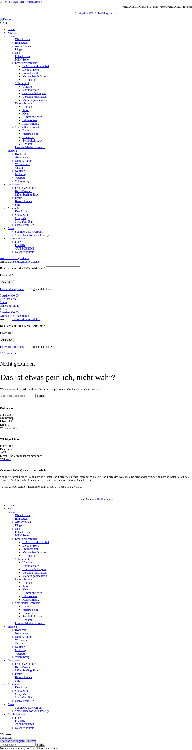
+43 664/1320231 (11, 2)
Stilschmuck (22, 83)
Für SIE (19, 241)
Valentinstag (22, 181)
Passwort (6, 275)
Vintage (27, 86)
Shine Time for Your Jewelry (32, 235)
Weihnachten (22, 164)
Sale (17, 204)
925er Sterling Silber (27, 194)
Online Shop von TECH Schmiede (96, 499)
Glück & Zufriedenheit (36, 66)
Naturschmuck (23, 103)
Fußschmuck (22, 56)
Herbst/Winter (23, 191)
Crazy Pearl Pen (24, 224)
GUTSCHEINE (24, 248)
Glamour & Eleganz (34, 93)
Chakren (27, 143)
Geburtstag (21, 157)
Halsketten (21, 42)
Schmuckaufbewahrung (29, 231)
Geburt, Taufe (23, 160)
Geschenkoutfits (24, 251)
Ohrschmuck (22, 39)
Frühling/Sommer (25, 187)
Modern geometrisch (34, 100)
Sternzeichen (30, 133)
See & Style (22, 214)
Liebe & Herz (30, 69)
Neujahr (20, 170)
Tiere (25, 110)
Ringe (18, 49)
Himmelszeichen (32, 116)
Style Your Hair (24, 221)
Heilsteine (28, 137)
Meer (25, 113)
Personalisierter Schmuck (30, 147)
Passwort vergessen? (12, 289)
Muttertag (20, 174)
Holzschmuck (30, 123)
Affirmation (29, 79)
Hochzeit (20, 154)
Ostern (19, 167)
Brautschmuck (23, 201)
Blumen (27, 106)
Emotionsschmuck (26, 62)
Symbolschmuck (32, 140)
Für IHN (20, 245)
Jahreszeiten (29, 120)
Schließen (6, 737)
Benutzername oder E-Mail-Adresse (22, 268)
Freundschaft (30, 73)
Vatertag (20, 177)
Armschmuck (23, 46)
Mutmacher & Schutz (35, 76)
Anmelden (7, 282)
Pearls (18, 197)
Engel (25, 130)
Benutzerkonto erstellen (26, 261)
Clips (18, 52)
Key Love (21, 211)
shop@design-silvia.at (32, 2)
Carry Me (20, 218)
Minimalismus (30, 89)
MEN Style (21, 59)
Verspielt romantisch (34, 96)
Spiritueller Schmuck (27, 127)
